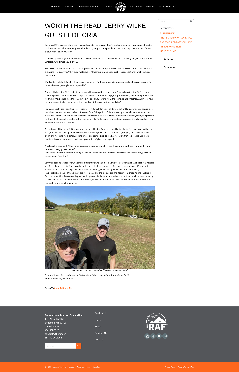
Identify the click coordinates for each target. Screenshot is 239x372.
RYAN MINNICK (167, 33)
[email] (165, 336)
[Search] (78, 346)
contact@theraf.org (55, 333)
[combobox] (60, 346)
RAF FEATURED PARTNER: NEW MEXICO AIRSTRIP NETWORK (176, 42)
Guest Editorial (61, 288)
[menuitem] (55, 6)
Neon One (96, 367)
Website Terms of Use (186, 367)
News (71, 288)
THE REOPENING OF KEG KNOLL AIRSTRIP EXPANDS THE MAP (176, 38)
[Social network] (147, 336)
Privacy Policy (170, 367)
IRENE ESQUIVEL (168, 51)
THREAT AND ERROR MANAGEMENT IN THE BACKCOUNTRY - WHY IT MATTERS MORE (172, 47)
